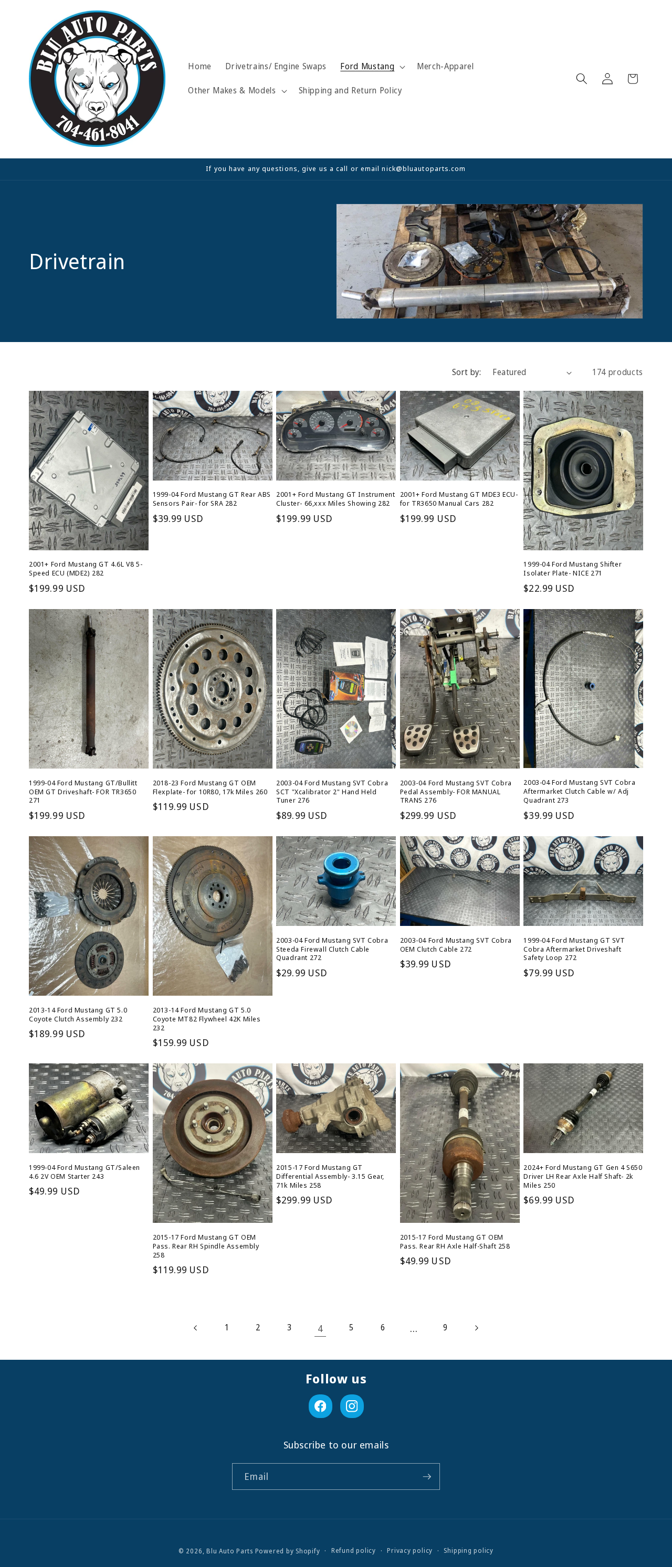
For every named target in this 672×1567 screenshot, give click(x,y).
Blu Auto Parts (229, 1551)
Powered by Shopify (287, 1551)
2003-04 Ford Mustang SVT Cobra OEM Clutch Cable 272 (456, 945)
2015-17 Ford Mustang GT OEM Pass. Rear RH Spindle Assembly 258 (206, 1246)
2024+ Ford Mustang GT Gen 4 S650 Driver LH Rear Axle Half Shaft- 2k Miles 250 (582, 1176)
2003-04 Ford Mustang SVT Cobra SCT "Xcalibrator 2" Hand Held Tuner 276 (332, 792)
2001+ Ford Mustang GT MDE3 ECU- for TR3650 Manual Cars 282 (459, 499)
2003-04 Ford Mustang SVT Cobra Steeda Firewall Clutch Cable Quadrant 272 (332, 949)
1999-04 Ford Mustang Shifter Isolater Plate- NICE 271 (572, 569)
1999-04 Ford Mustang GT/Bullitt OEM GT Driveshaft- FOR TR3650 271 (83, 792)
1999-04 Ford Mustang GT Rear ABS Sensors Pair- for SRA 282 (212, 499)
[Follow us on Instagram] (352, 1406)
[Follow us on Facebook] (320, 1406)
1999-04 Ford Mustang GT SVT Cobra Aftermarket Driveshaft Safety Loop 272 (574, 949)
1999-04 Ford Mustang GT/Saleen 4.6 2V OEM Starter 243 (84, 1172)
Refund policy (353, 1550)
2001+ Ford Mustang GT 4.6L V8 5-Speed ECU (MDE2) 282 (85, 569)
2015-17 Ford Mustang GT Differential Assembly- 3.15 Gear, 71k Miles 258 (330, 1176)
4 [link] (320, 1328)
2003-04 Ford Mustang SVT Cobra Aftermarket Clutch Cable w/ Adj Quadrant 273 (579, 791)
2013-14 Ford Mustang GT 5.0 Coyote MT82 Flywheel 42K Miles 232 (207, 1019)
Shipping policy (469, 1550)
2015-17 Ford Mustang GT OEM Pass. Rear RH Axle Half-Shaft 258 (455, 1242)
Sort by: (466, 372)
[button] (371, 67)
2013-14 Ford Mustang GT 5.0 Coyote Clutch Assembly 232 (78, 1015)
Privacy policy (410, 1550)
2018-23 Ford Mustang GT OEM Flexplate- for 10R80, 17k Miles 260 (210, 787)
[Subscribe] (426, 1476)
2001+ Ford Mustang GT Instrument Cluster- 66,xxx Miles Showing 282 (335, 499)
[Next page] (476, 1328)
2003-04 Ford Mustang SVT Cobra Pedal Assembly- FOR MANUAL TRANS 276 (456, 792)
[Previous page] (195, 1328)
